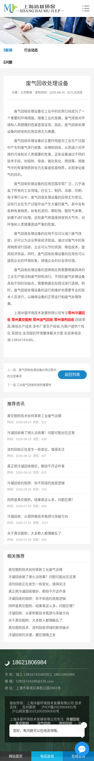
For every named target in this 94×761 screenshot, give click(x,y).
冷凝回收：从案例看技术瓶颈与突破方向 (37, 516)
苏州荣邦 (29, 707)
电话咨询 (47, 756)
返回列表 (72, 375)
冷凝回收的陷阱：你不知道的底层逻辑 (36, 483)
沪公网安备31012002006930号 (35, 711)
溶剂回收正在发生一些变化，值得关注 (36, 449)
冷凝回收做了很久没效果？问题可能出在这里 (41, 433)
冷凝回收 (73, 719)
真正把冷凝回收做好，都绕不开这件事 (36, 466)
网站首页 (15, 756)
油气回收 (44, 723)
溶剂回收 (65, 723)
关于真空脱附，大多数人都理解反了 (34, 533)
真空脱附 (22, 723)
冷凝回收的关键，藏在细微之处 (32, 635)
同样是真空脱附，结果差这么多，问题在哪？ (41, 500)
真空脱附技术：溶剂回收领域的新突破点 (38, 627)
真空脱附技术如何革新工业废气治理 (34, 416)
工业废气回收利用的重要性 (34, 385)
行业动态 (31, 50)
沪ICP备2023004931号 (58, 707)
